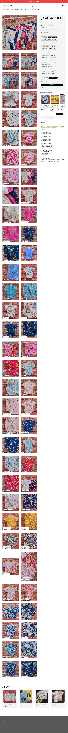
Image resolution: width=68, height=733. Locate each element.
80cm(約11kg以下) (53, 77)
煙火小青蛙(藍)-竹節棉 (55, 41)
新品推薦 (12, 9)
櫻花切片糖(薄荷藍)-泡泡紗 (54, 62)
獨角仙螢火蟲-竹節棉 (52, 37)
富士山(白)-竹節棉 (45, 44)
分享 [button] (42, 87)
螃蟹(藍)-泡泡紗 (44, 50)
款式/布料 (42, 35)
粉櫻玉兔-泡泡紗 (44, 57)
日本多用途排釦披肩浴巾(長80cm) (64, 106)
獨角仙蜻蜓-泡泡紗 (53, 59)
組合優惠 (21, 9)
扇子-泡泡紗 (44, 53)
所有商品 (7, 9)
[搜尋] (31, 6)
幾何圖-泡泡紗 (53, 55)
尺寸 (41, 75)
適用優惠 (42, 27)
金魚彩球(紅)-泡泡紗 (45, 55)
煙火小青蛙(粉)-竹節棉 (45, 41)
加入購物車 (52, 84)
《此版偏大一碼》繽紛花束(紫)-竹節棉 (48, 73)
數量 (41, 79)
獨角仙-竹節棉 (44, 37)
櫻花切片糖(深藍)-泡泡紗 (46, 64)
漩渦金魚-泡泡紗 (44, 62)
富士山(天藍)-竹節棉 (53, 44)
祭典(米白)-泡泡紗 (52, 50)
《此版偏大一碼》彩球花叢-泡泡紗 (47, 66)
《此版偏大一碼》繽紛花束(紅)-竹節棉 (48, 71)
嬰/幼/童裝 (26, 9)
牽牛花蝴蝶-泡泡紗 (53, 57)
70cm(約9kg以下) (45, 77)
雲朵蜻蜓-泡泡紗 (44, 59)
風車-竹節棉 (44, 39)
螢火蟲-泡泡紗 (53, 46)
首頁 (4, 9)
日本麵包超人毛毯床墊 (55, 106)
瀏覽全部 (62, 94)
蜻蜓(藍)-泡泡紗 (44, 48)
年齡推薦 (16, 9)
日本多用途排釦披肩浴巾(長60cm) (46, 106)
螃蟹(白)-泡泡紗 (52, 48)
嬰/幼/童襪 (31, 9)
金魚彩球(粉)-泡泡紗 (51, 53)
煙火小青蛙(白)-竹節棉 (52, 39)
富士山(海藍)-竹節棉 (45, 46)
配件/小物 (37, 9)
